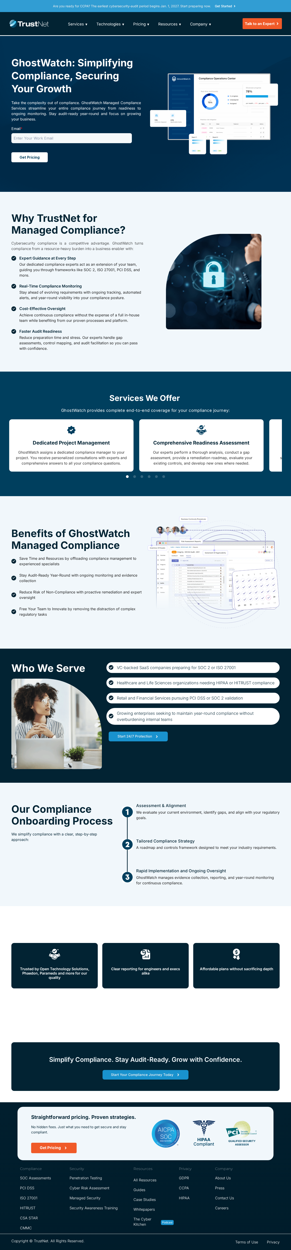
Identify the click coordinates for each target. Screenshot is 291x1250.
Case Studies (144, 1199)
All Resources (144, 1180)
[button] (127, 476)
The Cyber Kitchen (142, 1222)
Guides (139, 1190)
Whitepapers (144, 1209)
